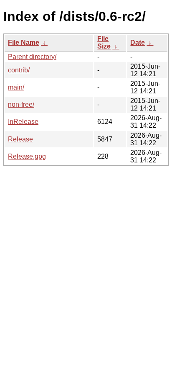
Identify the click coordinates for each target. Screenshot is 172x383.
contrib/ (19, 70)
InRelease (23, 121)
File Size (104, 42)
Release (20, 139)
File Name (23, 42)
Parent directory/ (32, 56)
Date (137, 42)
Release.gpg (27, 156)
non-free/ (21, 104)
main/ (16, 87)
